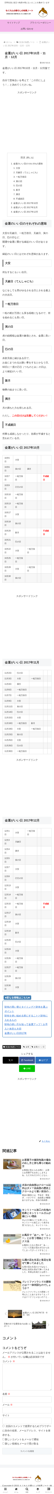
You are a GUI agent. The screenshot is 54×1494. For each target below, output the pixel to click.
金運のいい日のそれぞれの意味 (28, 163)
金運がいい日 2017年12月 (25, 212)
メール (7, 1404)
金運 (27, 1047)
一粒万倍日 (21, 177)
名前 (6, 1394)
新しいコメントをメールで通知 (22, 1439)
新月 (18, 190)
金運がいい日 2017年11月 (25, 207)
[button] (48, 808)
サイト (6, 1415)
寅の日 (19, 181)
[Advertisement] (27, 122)
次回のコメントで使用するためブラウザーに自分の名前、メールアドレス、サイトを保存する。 (26, 1430)
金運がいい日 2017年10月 (25, 203)
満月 (18, 194)
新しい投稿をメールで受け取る (22, 1443)
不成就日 (20, 198)
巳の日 (19, 185)
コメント (8, 1361)
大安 (18, 168)
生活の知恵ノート (13, 1047)
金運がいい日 (39, 1047)
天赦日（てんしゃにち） (27, 172)
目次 (23, 157)
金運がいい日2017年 (15, 1033)
